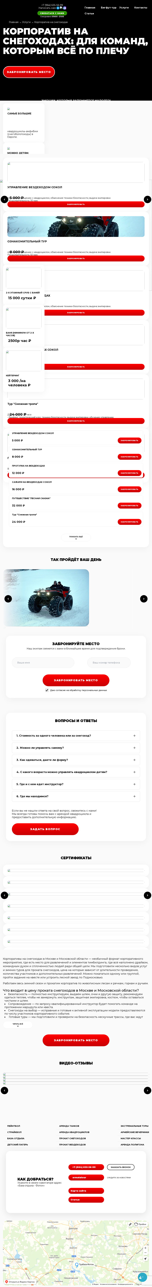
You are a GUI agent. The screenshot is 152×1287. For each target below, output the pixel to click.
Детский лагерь (17, 1144)
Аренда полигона (132, 1144)
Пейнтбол (13, 1126)
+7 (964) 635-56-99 (52, 5)
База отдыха (15, 1138)
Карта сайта (78, 1190)
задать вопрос (45, 829)
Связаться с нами (52, 13)
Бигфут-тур (108, 7)
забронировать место (29, 72)
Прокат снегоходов (72, 1138)
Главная (90, 7)
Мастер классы (131, 1138)
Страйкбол (14, 1132)
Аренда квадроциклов (74, 1132)
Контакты (140, 7)
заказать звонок (121, 1167)
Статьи (89, 13)
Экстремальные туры (134, 1126)
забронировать (76, 204)
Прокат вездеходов (72, 1144)
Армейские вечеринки (135, 1132)
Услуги (124, 7)
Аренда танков (69, 1126)
